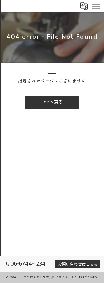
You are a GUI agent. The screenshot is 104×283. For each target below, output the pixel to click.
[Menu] (96, 6)
